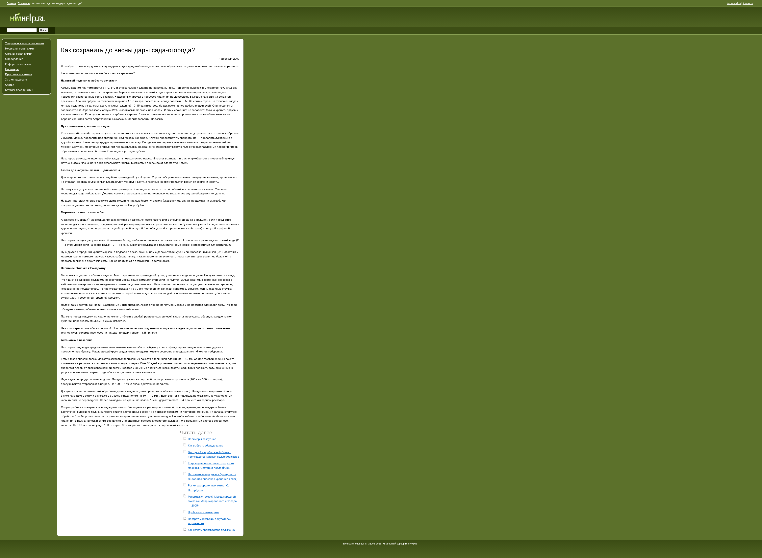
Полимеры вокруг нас (202, 439)
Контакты (748, 3)
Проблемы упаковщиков (203, 512)
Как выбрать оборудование (205, 445)
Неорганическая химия (20, 48)
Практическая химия (18, 74)
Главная (11, 3)
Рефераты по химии (18, 64)
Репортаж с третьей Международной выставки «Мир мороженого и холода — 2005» (212, 500)
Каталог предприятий (19, 89)
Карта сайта (734, 3)
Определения (14, 58)
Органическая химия (18, 53)
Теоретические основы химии (24, 43)
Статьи (9, 84)
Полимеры (12, 69)
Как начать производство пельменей (212, 530)
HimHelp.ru (411, 543)
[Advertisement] (26, 182)
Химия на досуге (16, 79)
